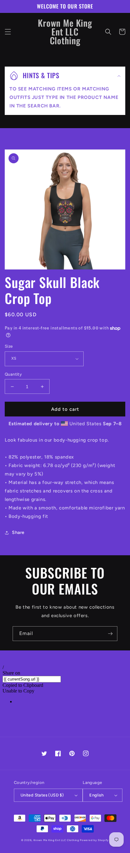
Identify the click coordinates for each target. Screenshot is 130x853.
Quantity (13, 374)
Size (9, 346)
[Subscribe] (110, 633)
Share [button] (18, 532)
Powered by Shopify (94, 840)
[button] (8, 32)
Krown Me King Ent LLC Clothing (56, 840)
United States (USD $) (42, 795)
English (96, 795)
